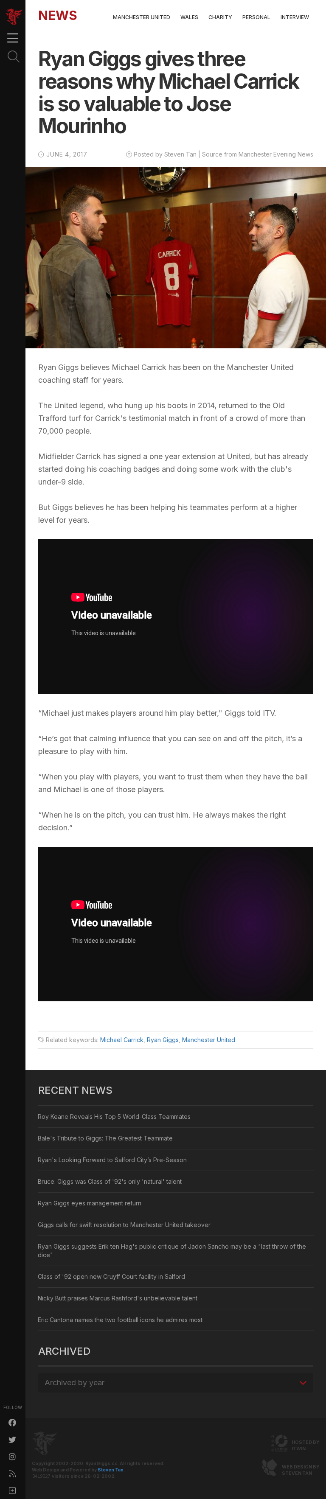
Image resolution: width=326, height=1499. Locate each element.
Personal (256, 17)
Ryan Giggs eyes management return (89, 1203)
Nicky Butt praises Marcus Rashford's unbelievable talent (117, 1298)
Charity (220, 17)
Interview (295, 17)
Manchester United (141, 17)
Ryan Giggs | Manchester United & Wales (14, 16)
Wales (189, 17)
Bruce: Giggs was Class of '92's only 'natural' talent (110, 1181)
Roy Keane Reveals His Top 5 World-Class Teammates (114, 1116)
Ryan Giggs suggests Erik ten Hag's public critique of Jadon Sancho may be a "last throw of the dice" (172, 1250)
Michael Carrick (121, 1039)
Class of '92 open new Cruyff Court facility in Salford (111, 1276)
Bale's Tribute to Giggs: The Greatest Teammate (105, 1138)
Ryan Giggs (163, 1039)
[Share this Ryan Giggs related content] (12, 1490)
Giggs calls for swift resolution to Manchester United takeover (124, 1224)
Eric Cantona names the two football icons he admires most (120, 1319)
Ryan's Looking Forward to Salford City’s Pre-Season (112, 1159)
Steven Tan (111, 1470)
